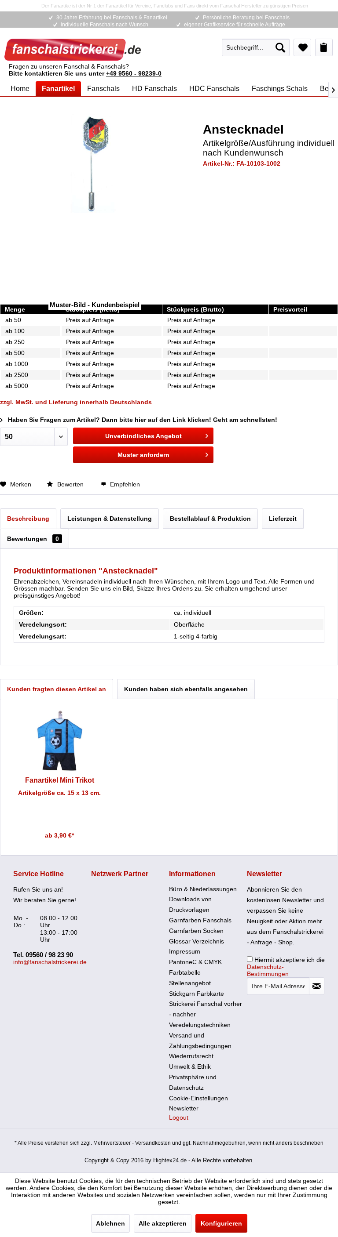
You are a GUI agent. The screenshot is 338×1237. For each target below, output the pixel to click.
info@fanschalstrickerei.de (50, 961)
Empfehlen (124, 484)
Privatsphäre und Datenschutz (193, 1082)
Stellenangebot (190, 983)
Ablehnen (110, 1223)
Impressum (184, 951)
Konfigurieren (221, 1223)
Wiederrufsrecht (191, 1055)
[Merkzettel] (302, 47)
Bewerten (70, 484)
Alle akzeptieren (163, 1223)
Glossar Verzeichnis (196, 941)
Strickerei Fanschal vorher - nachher (205, 1009)
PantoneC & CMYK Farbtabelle (195, 967)
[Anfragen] (324, 47)
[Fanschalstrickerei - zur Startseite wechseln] (72, 50)
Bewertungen (33, 538)
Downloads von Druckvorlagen (190, 904)
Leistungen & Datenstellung (109, 518)
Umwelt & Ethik (190, 1066)
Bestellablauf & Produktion (210, 518)
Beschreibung (28, 518)
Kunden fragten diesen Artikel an (56, 689)
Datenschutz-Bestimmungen (268, 970)
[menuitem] (256, 47)
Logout (178, 1117)
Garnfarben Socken (196, 930)
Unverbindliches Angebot (143, 435)
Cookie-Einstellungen (198, 1098)
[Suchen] (280, 47)
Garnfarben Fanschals (200, 920)
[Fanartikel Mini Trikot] (59, 741)
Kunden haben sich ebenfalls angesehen (186, 689)
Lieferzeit (283, 518)
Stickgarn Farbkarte (196, 993)
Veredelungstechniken (200, 1024)
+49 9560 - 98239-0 (134, 73)
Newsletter (183, 1108)
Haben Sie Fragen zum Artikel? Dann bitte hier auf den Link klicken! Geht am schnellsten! (141, 419)
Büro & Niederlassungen (203, 888)
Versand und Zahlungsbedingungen (200, 1040)
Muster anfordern (143, 454)
